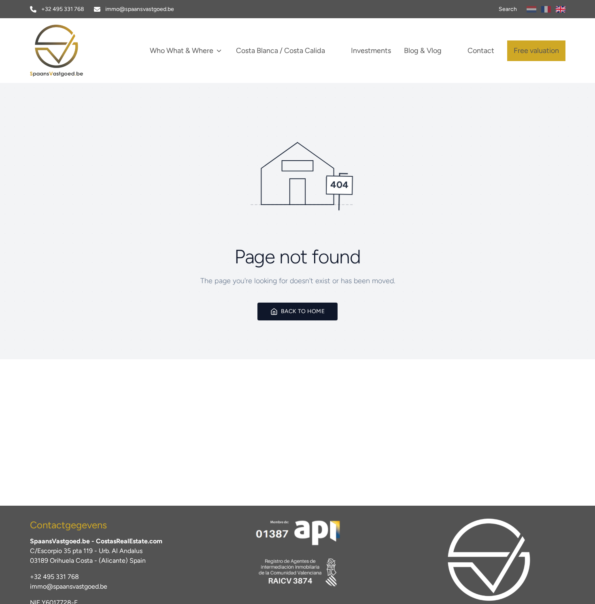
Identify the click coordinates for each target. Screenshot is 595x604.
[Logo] (74, 50)
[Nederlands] (531, 9)
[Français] (546, 9)
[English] (560, 9)
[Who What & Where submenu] (219, 50)
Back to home (303, 311)
